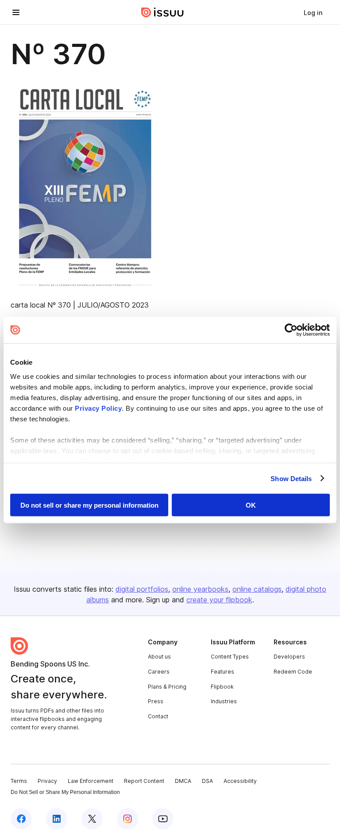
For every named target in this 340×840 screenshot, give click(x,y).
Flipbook (222, 686)
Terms (19, 781)
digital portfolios (142, 589)
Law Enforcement (90, 781)
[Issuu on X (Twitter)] (92, 818)
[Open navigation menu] (16, 12)
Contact (158, 716)
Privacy (47, 781)
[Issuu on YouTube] (163, 818)
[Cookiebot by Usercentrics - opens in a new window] (291, 330)
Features (222, 671)
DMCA (183, 781)
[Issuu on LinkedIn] (56, 818)
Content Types (230, 656)
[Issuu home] (162, 12)
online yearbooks (200, 589)
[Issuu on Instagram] (127, 818)
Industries (224, 701)
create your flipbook (219, 599)
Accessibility (240, 781)
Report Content (144, 781)
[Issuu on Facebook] (21, 818)
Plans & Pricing (167, 686)
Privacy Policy (98, 408)
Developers (289, 656)
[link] (313, 12)
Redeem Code (293, 671)
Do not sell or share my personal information (89, 505)
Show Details (291, 478)
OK (251, 505)
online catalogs (257, 589)
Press (155, 701)
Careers (159, 671)
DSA (207, 781)
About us (159, 656)
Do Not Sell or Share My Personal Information (65, 792)
